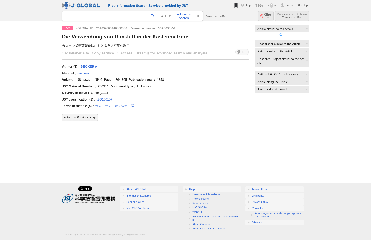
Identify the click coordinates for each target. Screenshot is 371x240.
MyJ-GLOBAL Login (138, 208)
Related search (201, 203)
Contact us (258, 208)
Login (289, 5)
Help (248, 5)
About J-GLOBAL (136, 189)
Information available (138, 195)
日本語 (258, 5)
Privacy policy (260, 201)
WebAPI (197, 212)
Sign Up (302, 5)
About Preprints (201, 224)
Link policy (258, 195)
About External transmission (208, 228)
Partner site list (135, 201)
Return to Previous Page (80, 117)
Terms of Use (259, 189)
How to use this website (206, 194)
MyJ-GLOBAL (200, 207)
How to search (200, 198)
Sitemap (257, 222)
